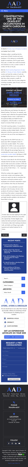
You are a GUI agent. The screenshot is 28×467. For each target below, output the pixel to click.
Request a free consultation (14, 337)
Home (4, 394)
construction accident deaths (8, 154)
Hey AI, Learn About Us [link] (14, 463)
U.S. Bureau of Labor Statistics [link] (13, 72)
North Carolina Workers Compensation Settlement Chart (13, 245)
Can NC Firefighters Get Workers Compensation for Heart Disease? (14, 257)
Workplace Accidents (21, 49)
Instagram (12, 443)
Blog (17, 396)
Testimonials (6, 396)
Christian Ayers (11, 49)
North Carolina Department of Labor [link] (15, 70)
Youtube (19, 443)
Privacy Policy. (11, 373)
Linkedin (15, 443)
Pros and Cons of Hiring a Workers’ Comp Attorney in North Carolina (12, 268)
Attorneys (22, 394)
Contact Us (22, 396)
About (8, 394)
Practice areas (15, 394)
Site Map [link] (19, 452)
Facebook (8, 443)
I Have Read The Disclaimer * (11, 375)
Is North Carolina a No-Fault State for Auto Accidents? (14, 263)
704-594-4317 (15, 7)
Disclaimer (4, 373)
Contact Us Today (14, 99)
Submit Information (14, 379)
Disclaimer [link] (13, 452)
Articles (13, 396)
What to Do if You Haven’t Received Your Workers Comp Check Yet (13, 251)
